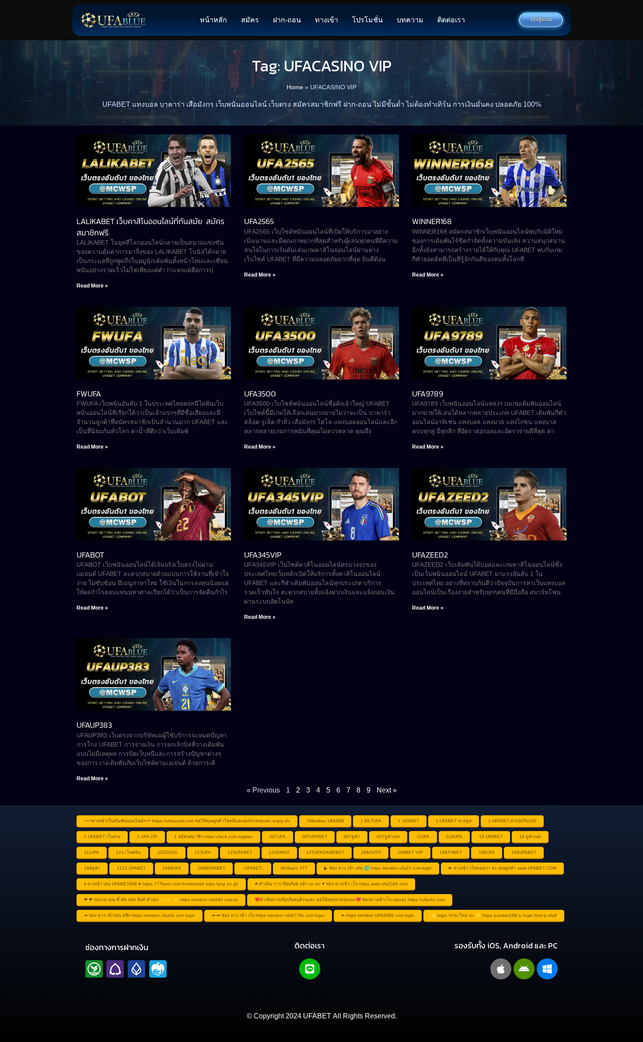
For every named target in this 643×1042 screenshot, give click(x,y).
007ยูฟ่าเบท (388, 836)
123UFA (203, 852)
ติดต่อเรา (451, 20)
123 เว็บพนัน (128, 852)
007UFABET (314, 836)
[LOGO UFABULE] (113, 20)
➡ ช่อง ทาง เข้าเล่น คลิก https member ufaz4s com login (139, 915)
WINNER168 (432, 221)
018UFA (454, 836)
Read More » (92, 286)
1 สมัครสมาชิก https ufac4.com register (213, 836)
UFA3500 (260, 394)
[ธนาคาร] (126, 969)
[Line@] (309, 968)
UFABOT (90, 555)
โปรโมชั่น (367, 20)
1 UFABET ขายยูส (454, 820)
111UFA (91, 852)
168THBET (451, 852)
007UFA (277, 836)
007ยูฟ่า (352, 836)
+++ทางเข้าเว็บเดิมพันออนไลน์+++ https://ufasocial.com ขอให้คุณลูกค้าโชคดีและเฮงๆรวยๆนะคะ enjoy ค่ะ (187, 820)
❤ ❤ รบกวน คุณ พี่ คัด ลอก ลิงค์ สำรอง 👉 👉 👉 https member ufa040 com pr (161, 899)
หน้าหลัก (213, 20)
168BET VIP (410, 852)
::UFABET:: (253, 868)
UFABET (317, 1016)
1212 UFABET (131, 868)
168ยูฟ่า (92, 868)
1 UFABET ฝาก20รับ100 (512, 820)
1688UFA (171, 868)
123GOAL (167, 852)
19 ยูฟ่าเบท (530, 836)
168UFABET (523, 852)
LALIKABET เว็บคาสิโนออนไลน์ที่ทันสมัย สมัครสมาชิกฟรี (150, 226)
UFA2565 (259, 221)
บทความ (410, 20)
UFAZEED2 (430, 555)
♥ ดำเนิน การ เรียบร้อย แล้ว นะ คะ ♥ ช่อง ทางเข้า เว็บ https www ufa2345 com (331, 883)
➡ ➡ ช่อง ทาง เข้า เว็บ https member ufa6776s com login (268, 915)
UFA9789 (427, 394)
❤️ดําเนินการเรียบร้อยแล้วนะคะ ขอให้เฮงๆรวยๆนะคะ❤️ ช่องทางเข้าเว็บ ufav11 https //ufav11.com (350, 899)
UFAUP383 (94, 725)
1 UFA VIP (147, 836)
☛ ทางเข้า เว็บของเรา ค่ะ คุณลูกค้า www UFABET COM (502, 868)
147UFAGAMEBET (325, 852)
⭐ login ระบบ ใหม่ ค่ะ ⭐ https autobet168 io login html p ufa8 (494, 915)
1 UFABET (408, 820)
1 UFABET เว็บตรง (102, 836)
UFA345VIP (262, 555)
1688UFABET (211, 868)
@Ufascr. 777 (294, 868)
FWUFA (89, 394)
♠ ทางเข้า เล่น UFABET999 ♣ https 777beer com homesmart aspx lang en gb (161, 883)
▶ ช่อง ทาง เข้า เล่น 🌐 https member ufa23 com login (378, 868)
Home (295, 87)
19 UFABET (491, 836)
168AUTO (371, 852)
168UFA (487, 852)
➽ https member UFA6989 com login (377, 915)
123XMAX (279, 852)
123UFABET (239, 852)
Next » (387, 790)
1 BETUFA (370, 820)
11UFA (423, 836)
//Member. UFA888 (325, 820)
